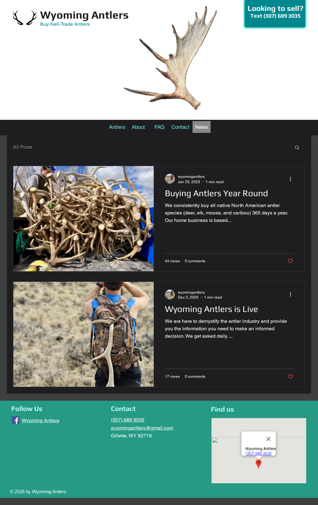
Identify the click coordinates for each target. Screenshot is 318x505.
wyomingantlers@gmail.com (142, 428)
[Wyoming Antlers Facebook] (16, 420)
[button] (297, 148)
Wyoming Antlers (84, 14)
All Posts (22, 147)
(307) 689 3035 (127, 420)
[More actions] (292, 179)
